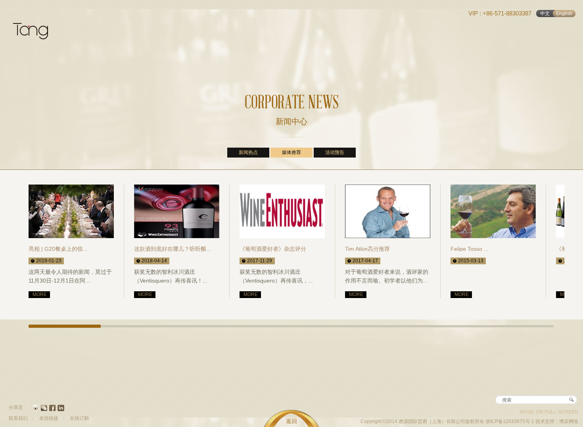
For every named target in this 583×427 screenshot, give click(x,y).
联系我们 (18, 418)
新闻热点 (248, 152)
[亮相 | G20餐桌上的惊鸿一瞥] (71, 211)
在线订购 (79, 418)
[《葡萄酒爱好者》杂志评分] (282, 211)
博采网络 (568, 421)
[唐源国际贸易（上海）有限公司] (35, 35)
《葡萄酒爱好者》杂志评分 (273, 249)
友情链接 (48, 418)
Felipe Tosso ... (470, 249)
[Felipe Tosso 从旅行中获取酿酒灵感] (493, 211)
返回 (291, 421)
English (564, 13)
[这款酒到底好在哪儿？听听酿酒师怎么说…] (176, 211)
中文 (545, 13)
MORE (40, 294)
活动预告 (334, 152)
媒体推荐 (291, 152)
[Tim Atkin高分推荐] (387, 211)
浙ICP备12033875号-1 (510, 421)
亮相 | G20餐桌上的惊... (58, 249)
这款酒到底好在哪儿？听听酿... (172, 249)
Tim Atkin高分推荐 (367, 249)
